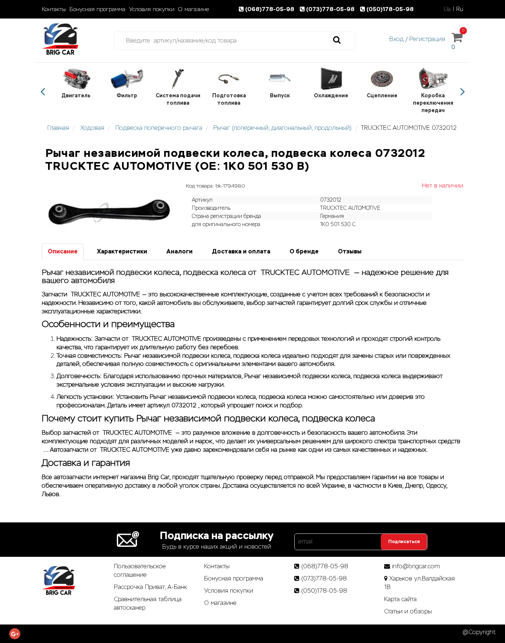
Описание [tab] (63, 251)
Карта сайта (400, 599)
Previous (42, 92)
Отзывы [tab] (350, 251)
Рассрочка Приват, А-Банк (150, 586)
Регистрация (427, 39)
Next (462, 92)
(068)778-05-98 (270, 9)
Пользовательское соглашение (140, 570)
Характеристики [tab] (122, 251)
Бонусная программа (97, 9)
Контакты (54, 9)
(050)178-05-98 (390, 9)
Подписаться (404, 542)
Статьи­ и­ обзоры (408, 611)
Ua (447, 9)
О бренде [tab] (304, 251)
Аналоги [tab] (179, 251)
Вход (396, 39)
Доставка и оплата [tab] (241, 251)
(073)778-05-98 (331, 9)
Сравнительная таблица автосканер (148, 603)
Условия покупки (151, 9)
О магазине (193, 9)
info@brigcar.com (416, 566)
